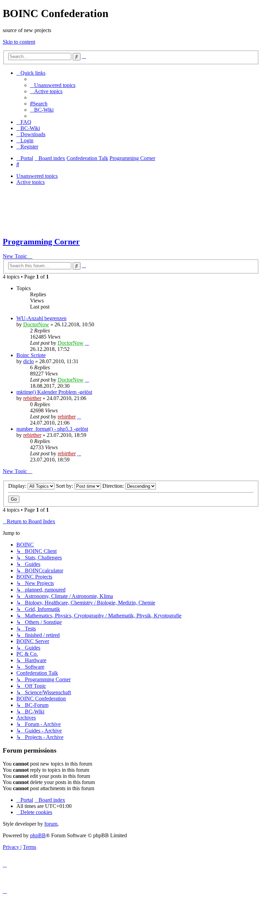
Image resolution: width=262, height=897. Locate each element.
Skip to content (19, 42)
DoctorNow (36, 324)
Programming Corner (41, 241)
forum (50, 824)
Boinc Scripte (31, 355)
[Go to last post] (87, 343)
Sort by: (65, 486)
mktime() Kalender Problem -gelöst (54, 392)
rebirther (32, 398)
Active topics (30, 182)
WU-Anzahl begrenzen (41, 318)
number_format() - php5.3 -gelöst (52, 429)
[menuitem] (52, 85)
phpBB (38, 835)
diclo (28, 361)
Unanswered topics (37, 176)
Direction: (113, 486)
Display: (18, 486)
